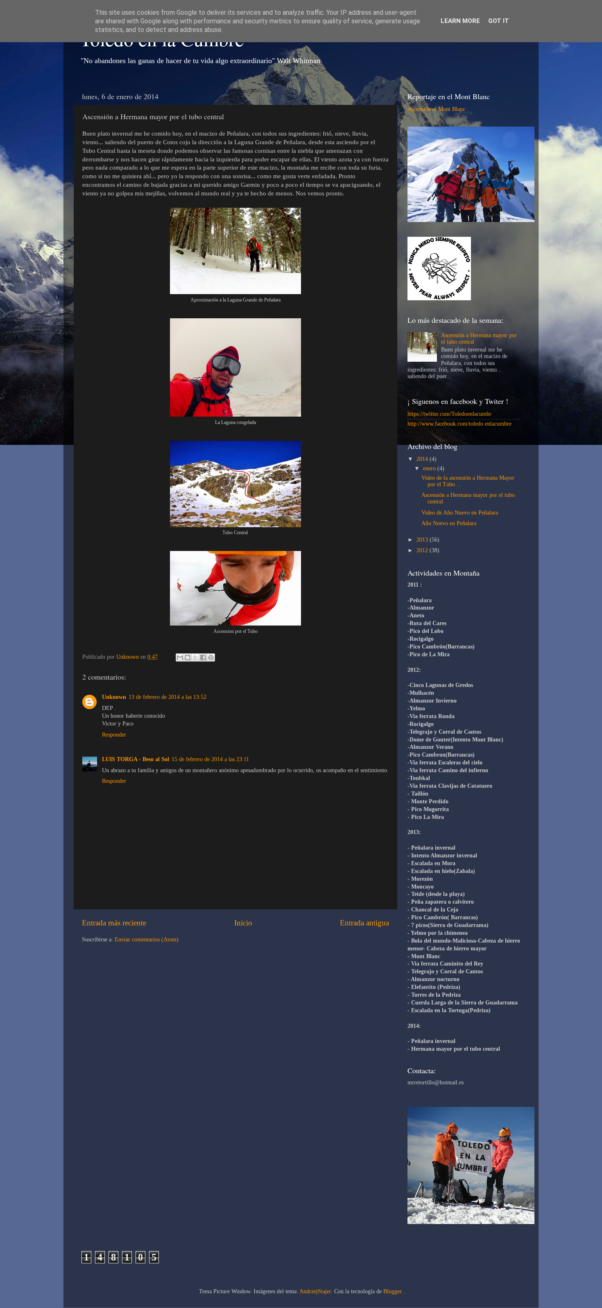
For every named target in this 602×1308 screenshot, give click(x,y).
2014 (423, 459)
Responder (114, 735)
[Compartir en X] (195, 657)
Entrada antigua (364, 922)
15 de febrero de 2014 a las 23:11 (210, 759)
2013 (423, 540)
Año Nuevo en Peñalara (448, 523)
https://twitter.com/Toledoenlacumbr (449, 414)
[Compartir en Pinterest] (211, 657)
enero (430, 468)
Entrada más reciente (114, 922)
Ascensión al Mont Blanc (436, 109)
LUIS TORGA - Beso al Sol (135, 759)
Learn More (460, 21)
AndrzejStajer (315, 1291)
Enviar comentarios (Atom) (147, 939)
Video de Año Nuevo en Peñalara (459, 513)
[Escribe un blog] (187, 657)
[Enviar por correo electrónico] (180, 657)
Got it (498, 21)
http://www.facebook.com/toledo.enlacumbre (459, 424)
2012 (423, 550)
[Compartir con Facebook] (203, 657)
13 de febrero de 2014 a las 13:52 (167, 697)
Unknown (114, 697)
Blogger (392, 1291)
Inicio (243, 922)
